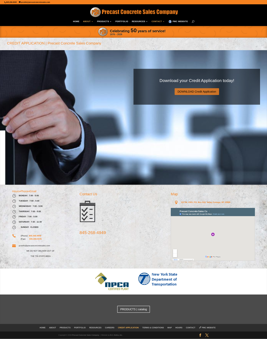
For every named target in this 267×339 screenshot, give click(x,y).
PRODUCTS (103, 21)
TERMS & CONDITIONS (153, 327)
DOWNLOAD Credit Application (197, 91)
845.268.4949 (11, 2)
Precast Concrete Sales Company (86, 335)
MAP (169, 327)
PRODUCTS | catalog (133, 309)
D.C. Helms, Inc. (116, 335)
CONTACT (157, 21)
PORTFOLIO (121, 21)
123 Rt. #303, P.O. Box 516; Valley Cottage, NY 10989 (205, 202)
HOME (76, 21)
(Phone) (31, 236)
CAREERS (109, 327)
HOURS (178, 327)
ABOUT (87, 21)
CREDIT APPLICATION (128, 327)
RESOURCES (138, 21)
